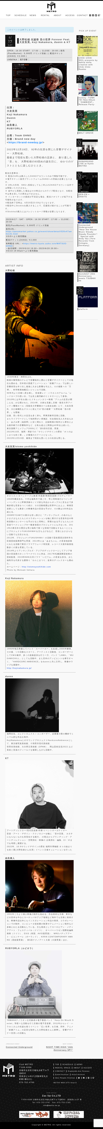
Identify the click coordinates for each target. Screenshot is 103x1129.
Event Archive (62, 1075)
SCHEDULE (20, 15)
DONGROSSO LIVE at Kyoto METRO (86, 163)
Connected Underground (19, 1047)
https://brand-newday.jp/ (26, 142)
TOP (8, 15)
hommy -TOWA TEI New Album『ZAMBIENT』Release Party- (87, 101)
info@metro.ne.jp (51, 1105)
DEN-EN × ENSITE (84, 195)
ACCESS (70, 15)
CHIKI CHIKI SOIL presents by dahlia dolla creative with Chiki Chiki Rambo (88, 63)
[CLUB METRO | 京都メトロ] (51, 6)
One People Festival (65, 1078)
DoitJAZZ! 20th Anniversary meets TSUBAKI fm (87, 277)
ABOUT (58, 15)
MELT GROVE (86, 133)
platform (83, 309)
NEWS (33, 15)
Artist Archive (78, 1075)
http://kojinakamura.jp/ (19, 668)
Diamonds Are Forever (79, 1071)
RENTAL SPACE (63, 1068)
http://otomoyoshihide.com (36, 567)
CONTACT (82, 15)
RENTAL (45, 15)
